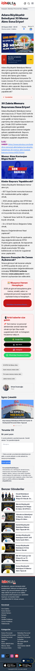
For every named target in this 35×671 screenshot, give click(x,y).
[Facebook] (2, 655)
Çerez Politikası (6, 621)
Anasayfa (4, 9)
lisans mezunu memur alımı (11, 369)
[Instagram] (11, 655)
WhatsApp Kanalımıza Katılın (19, 355)
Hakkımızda (5, 624)
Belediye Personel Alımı (15, 9)
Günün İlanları (6, 613)
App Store (19, 344)
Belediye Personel (24, 633)
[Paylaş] (24, 29)
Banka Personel (6, 637)
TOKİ (19, 648)
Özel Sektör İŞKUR (24, 646)
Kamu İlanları (5, 611)
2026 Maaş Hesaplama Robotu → (17, 304)
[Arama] (28, 3)
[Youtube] (16, 656)
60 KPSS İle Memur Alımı (10, 365)
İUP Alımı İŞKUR (23, 641)
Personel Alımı (6, 648)
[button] (31, 409)
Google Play (19, 339)
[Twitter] (7, 655)
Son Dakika (5, 609)
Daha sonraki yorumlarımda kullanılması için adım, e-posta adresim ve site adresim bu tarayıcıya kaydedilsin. (16, 456)
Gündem (4, 639)
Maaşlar (20, 644)
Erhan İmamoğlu (17, 387)
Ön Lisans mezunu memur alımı (12, 374)
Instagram (19, 349)
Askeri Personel (23, 635)
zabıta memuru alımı (9, 378)
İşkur (3, 641)
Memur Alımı (5, 646)
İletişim (3, 615)
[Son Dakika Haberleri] (25, 3)
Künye (3, 617)
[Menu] (32, 3)
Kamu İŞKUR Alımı (7, 644)
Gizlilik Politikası (6, 619)
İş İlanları (21, 639)
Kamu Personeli (6, 633)
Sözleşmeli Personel (8, 635)
